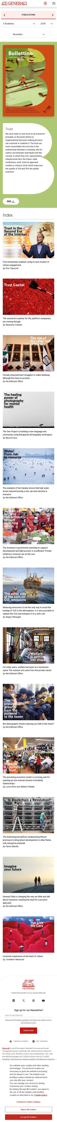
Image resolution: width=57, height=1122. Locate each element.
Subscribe (28, 1030)
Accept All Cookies (28, 1117)
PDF (9, 201)
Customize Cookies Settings (28, 1102)
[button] (52, 15)
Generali (6, 1048)
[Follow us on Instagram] (33, 1000)
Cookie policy (40, 1095)
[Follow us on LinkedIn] (14, 1000)
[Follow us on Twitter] (24, 1000)
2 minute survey (20, 1041)
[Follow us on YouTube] (43, 1000)
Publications (28, 15)
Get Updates (42, 1041)
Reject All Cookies (28, 1110)
